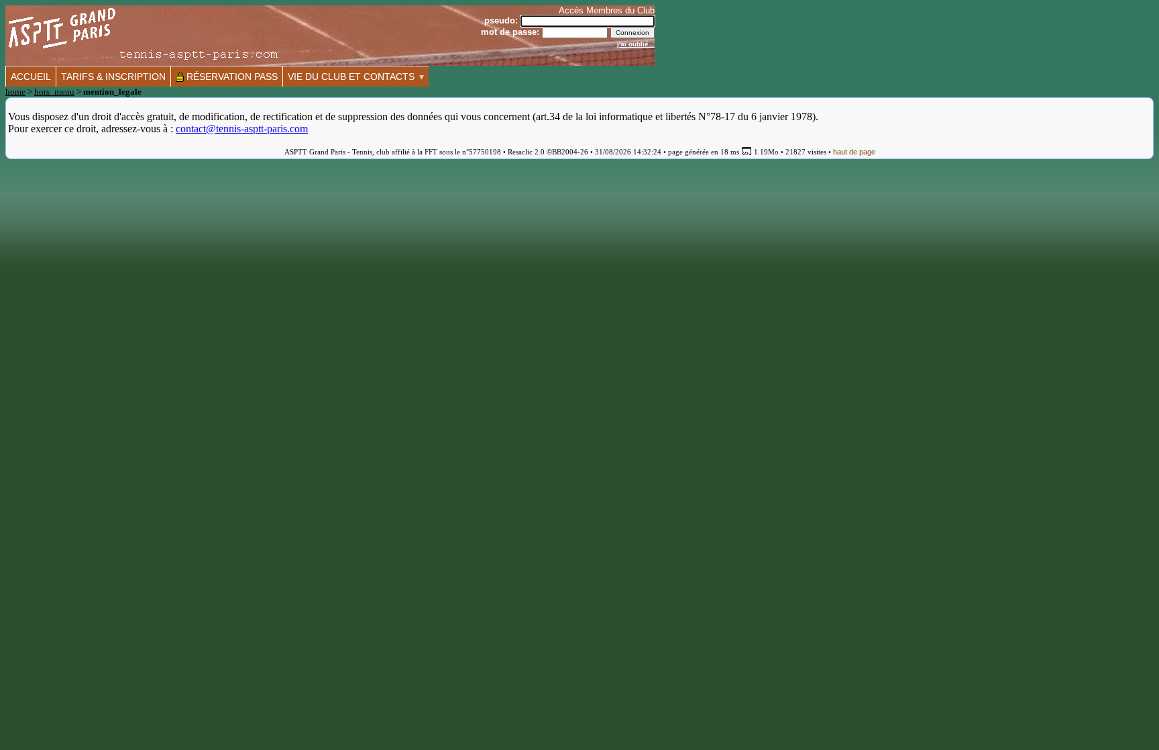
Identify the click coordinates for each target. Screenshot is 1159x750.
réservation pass (231, 76)
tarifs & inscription (113, 76)
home (15, 92)
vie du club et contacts (351, 76)
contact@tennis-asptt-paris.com (242, 128)
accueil (31, 76)
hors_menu (54, 92)
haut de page (854, 152)
